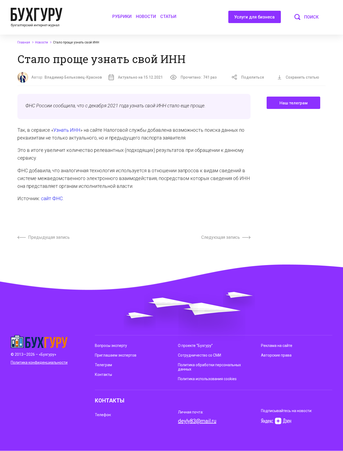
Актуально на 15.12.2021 (140, 77)
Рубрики (122, 16)
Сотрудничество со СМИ (199, 355)
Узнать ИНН (66, 130)
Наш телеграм (293, 103)
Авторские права (276, 355)
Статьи (168, 16)
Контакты (103, 374)
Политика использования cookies (207, 379)
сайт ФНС (52, 198)
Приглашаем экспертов (115, 355)
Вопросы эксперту (111, 345)
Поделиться (252, 77)
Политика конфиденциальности (39, 362)
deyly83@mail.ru (197, 421)
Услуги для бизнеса (254, 17)
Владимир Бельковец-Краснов (73, 77)
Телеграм (103, 365)
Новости (146, 16)
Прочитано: (199, 77)
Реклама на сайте (276, 345)
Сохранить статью (302, 77)
